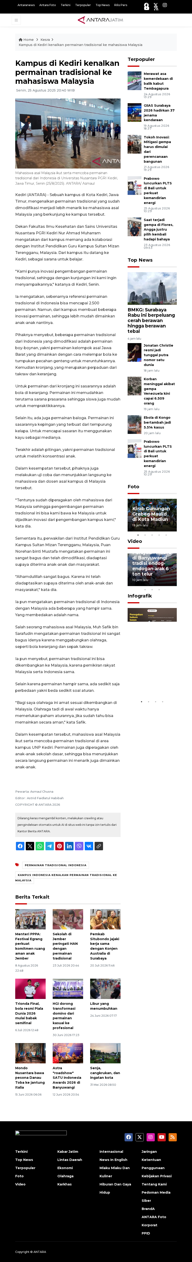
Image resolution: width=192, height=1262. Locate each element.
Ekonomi (65, 1168)
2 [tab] (145, 535)
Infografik (140, 596)
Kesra (45, 40)
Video (135, 541)
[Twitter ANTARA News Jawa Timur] (155, 5)
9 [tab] (152, 589)
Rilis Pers (120, 5)
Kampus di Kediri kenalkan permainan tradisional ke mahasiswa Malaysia (80, 45)
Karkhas (64, 1184)
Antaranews (26, 5)
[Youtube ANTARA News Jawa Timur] (146, 8)
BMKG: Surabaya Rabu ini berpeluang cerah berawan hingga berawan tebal (151, 320)
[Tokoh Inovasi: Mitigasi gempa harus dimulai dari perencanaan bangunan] (134, 144)
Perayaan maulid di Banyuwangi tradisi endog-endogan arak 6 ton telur (151, 563)
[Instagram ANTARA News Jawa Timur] (165, 5)
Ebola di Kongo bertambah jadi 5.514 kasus (157, 422)
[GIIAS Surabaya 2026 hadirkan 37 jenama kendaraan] (134, 112)
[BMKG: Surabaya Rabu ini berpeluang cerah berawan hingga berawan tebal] (152, 288)
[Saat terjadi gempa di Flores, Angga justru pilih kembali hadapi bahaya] (134, 226)
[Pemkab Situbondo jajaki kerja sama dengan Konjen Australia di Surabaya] (105, 919)
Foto (133, 486)
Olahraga (65, 1176)
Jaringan (149, 1152)
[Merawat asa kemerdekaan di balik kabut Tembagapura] (134, 80)
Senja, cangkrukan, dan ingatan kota (105, 1073)
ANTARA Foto (154, 1217)
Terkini (65, 5)
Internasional (111, 1152)
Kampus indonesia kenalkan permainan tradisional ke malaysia (66, 877)
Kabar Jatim (67, 1152)
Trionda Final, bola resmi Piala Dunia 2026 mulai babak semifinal (29, 1013)
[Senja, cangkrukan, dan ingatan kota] (105, 1053)
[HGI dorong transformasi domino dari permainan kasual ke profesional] (68, 988)
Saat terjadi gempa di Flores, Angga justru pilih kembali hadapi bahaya (158, 229)
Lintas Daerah (69, 1160)
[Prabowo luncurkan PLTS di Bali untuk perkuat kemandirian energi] (134, 185)
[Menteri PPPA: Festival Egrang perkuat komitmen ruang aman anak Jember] (30, 919)
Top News (103, 5)
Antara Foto (47, 5)
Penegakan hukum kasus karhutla (147, 680)
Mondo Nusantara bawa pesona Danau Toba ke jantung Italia (30, 1078)
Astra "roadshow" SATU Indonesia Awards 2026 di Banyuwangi (67, 1078)
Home (28, 40)
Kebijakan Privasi (157, 1176)
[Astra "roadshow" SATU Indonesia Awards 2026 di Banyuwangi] (68, 1053)
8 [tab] (145, 589)
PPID (146, 1233)
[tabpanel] (152, 515)
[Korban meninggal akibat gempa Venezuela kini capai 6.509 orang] (134, 385)
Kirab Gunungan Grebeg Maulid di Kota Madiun (151, 514)
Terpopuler (83, 5)
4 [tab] (159, 535)
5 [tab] (166, 535)
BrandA (148, 1209)
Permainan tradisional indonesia (55, 865)
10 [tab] (159, 589)
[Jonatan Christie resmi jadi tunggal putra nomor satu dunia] (134, 352)
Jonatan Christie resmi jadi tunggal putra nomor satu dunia (158, 355)
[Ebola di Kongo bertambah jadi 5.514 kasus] (134, 424)
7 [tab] (173, 583)
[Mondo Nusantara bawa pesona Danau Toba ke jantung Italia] (30, 1053)
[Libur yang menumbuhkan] (105, 988)
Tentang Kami (154, 1184)
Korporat (149, 1225)
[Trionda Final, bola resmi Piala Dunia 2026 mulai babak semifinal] (30, 988)
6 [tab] (166, 583)
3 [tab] (152, 535)
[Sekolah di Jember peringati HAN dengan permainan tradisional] (68, 919)
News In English (113, 1160)
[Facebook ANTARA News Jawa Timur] (146, 5)
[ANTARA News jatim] (100, 19)
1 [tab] (138, 535)
